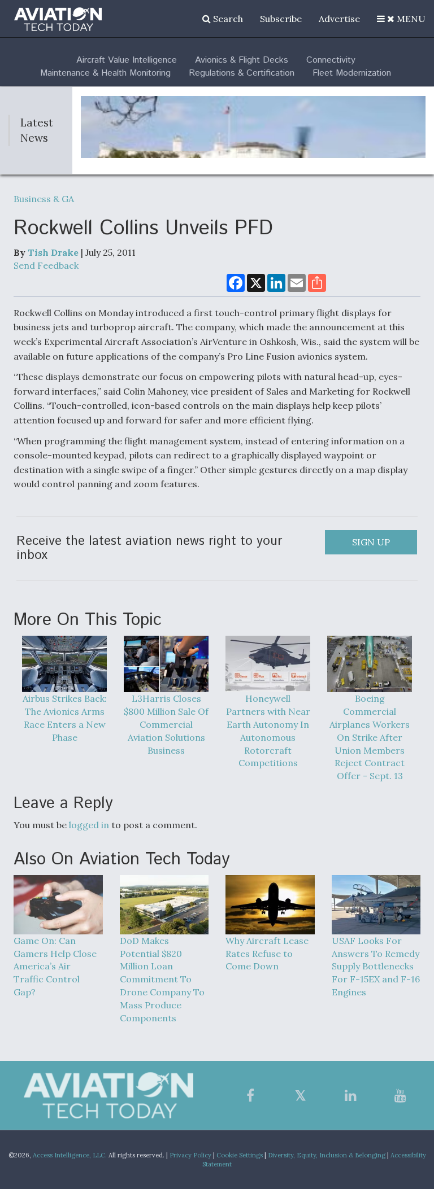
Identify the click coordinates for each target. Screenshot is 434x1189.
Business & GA (44, 198)
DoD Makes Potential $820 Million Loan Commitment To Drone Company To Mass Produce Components (162, 979)
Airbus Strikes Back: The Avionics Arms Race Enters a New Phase (65, 718)
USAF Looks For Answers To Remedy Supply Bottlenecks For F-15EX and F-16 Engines (376, 966)
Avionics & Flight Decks (241, 60)
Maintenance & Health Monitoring (105, 73)
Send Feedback (46, 265)
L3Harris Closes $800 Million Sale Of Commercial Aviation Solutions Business (166, 724)
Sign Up (371, 542)
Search (227, 18)
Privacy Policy (190, 1155)
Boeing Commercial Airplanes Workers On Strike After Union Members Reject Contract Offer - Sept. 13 (369, 737)
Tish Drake (53, 252)
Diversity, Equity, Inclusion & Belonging (326, 1155)
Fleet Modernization (352, 73)
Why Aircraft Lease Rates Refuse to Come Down (267, 953)
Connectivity (330, 60)
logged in (89, 824)
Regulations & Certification (241, 73)
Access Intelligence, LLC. (70, 1155)
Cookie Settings (239, 1155)
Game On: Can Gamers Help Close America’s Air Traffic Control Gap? (55, 966)
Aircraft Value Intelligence (126, 60)
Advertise (339, 18)
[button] (401, 18)
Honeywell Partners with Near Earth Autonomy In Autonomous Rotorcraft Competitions (268, 730)
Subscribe (281, 18)
